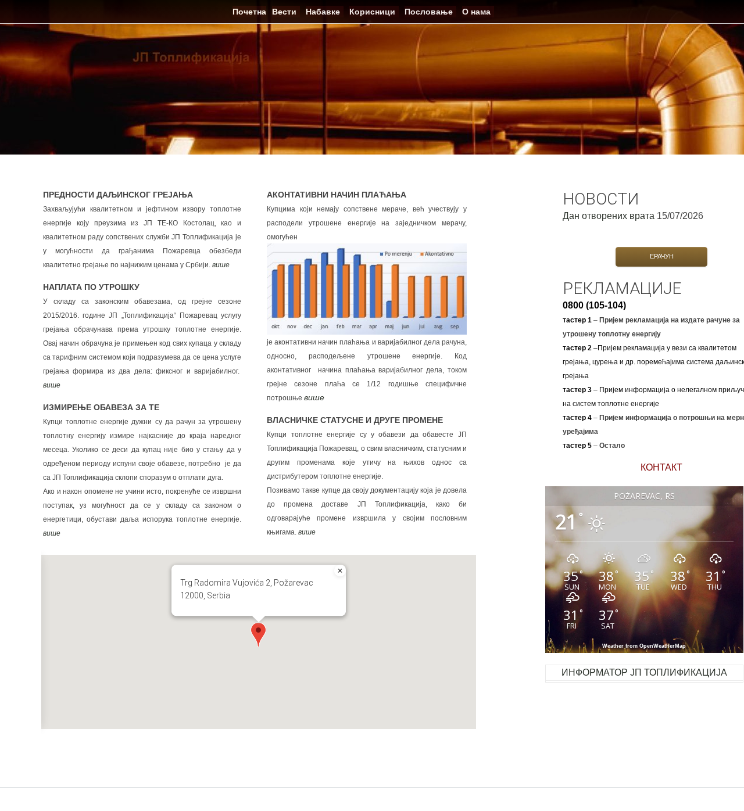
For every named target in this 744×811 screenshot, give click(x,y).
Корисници (372, 11)
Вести (284, 11)
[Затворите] (340, 570)
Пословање (429, 11)
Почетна (249, 11)
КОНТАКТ (661, 467)
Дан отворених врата (608, 216)
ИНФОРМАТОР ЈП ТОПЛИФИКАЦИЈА (644, 672)
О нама (476, 11)
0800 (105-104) (594, 305)
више (221, 265)
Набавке (323, 11)
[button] (258, 634)
